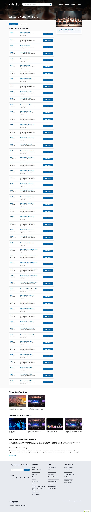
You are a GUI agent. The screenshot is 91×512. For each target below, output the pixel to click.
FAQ (49, 469)
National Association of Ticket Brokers (38, 489)
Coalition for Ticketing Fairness (38, 486)
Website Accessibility (52, 481)
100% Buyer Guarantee (37, 469)
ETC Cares (34, 474)
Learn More (69, 31)
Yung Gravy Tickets (68, 476)
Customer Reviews (36, 472)
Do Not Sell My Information (53, 479)
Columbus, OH (13, 24)
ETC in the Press (35, 492)
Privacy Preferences (52, 488)
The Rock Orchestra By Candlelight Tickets (68, 480)
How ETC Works (51, 483)
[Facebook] (13, 478)
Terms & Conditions (52, 472)
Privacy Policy (51, 474)
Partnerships (34, 483)
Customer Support (52, 467)
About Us (34, 467)
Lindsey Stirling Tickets (68, 467)
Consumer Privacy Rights (53, 476)
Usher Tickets (66, 485)
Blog (33, 476)
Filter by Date (23, 24)
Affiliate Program (35, 481)
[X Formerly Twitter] (17, 478)
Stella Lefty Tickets (68, 472)
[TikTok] (28, 478)
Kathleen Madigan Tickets (69, 474)
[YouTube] (24, 478)
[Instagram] (20, 478)
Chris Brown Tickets (68, 482)
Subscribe (27, 469)
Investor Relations (35, 494)
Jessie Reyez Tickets (68, 469)
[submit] (50, 4)
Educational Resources (52, 486)
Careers (34, 479)
